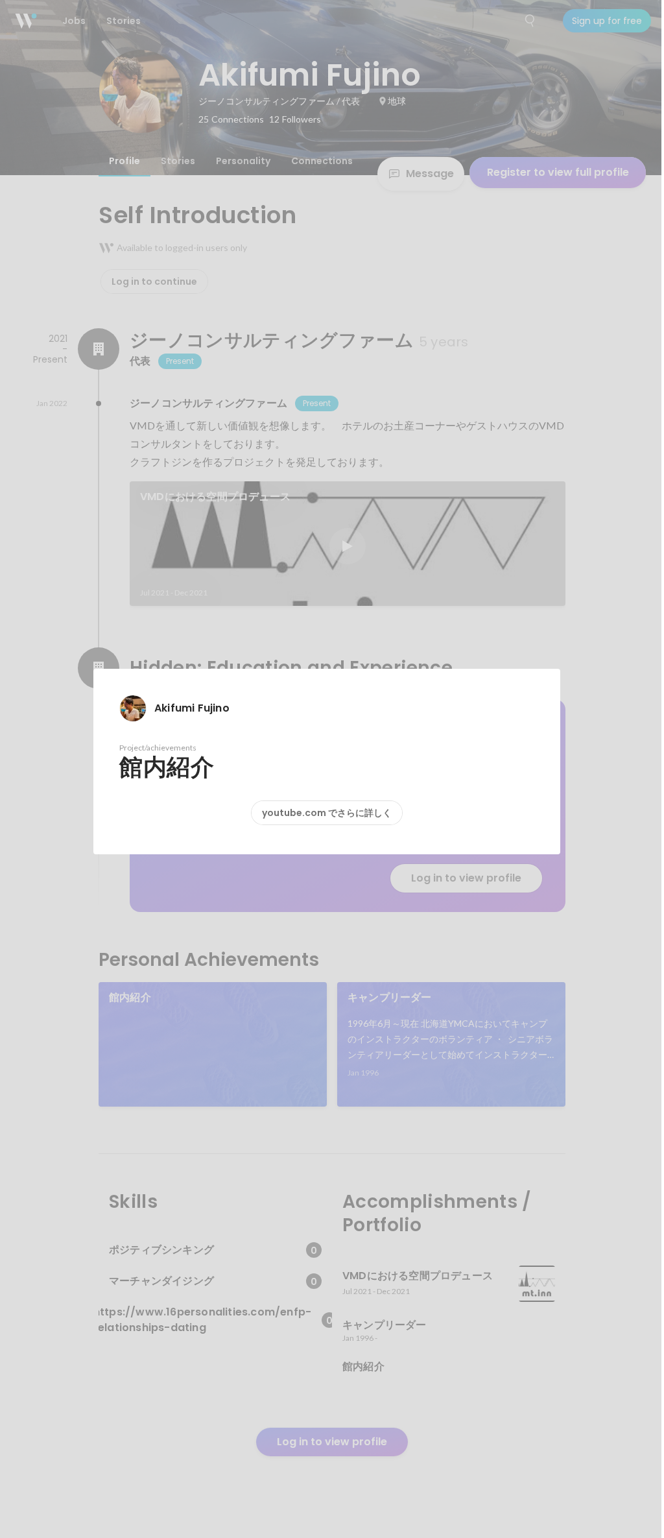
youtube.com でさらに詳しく (327, 812)
